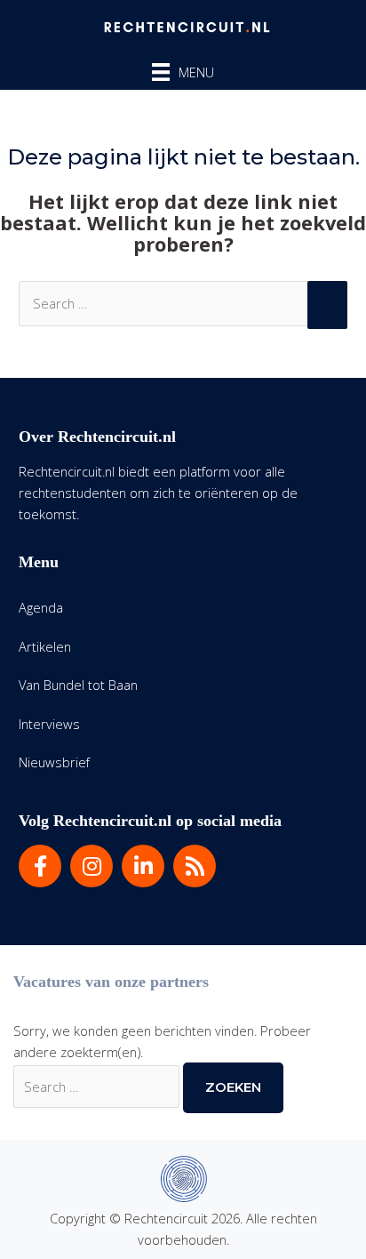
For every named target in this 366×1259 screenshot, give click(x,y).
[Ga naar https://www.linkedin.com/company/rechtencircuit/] (143, 866)
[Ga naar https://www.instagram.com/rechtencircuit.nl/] (91, 866)
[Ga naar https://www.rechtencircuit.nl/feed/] (194, 866)
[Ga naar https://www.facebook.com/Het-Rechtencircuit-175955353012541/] (40, 866)
